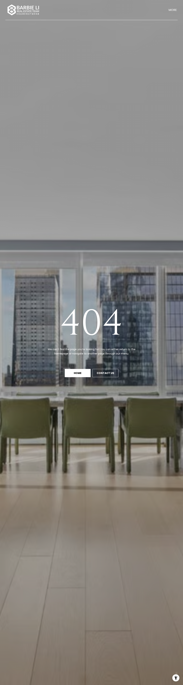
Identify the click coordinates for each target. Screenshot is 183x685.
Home (77, 373)
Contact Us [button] (105, 373)
